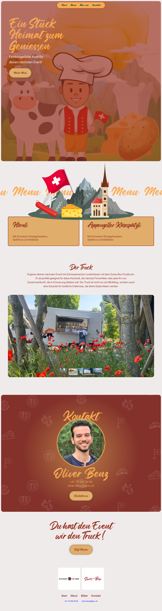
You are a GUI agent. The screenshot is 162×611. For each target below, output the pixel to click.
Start (64, 595)
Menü (74, 595)
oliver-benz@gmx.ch (81, 485)
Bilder (84, 595)
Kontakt (96, 595)
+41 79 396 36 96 (81, 482)
